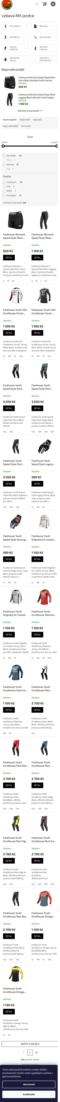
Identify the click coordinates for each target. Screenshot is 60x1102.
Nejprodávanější (10, 126)
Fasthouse (15, 182)
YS (15, 356)
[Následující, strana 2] (30, 1052)
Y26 (39, 431)
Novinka (13, 164)
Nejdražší (37, 119)
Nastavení (29, 1084)
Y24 (11, 507)
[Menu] (53, 4)
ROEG (11, 191)
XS (13, 281)
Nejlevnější (25, 119)
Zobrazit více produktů (28, 110)
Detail (9, 257)
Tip (10, 168)
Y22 (4, 431)
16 (36, 1052)
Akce (11, 160)
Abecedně (26, 126)
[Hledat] (37, 4)
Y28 (11, 431)
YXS (21, 356)
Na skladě (14, 155)
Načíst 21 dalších (30, 1044)
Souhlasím (29, 1094)
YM (9, 356)
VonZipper (14, 195)
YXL (49, 356)
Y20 (52, 431)
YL (4, 356)
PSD (10, 186)
